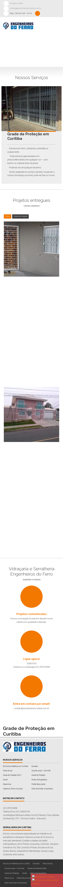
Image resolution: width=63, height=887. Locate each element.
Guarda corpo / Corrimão (41, 771)
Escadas (35, 766)
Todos (7, 216)
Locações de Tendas (36, 49)
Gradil (5, 780)
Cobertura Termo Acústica (13, 789)
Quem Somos (45, 33)
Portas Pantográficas (39, 780)
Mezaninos (7, 784)
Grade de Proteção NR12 (12, 775)
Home (28, 33)
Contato (29, 56)
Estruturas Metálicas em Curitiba (15, 766)
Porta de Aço (7, 771)
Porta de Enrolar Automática (42, 789)
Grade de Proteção (20, 216)
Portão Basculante (38, 784)
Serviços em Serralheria (38, 41)
